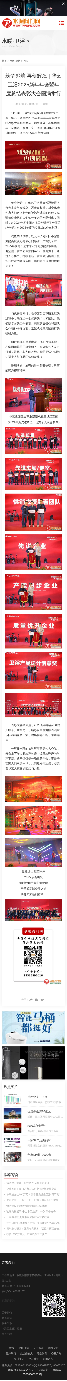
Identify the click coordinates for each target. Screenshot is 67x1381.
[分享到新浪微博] (31, 1000)
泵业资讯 (19, 1358)
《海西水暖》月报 (12, 1328)
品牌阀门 (11, 1353)
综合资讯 (42, 1353)
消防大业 (53, 1348)
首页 (4, 60)
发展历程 (7, 1333)
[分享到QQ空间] (42, 1000)
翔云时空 (34, 1358)
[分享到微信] (36, 1000)
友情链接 (8, 1300)
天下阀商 (39, 1348)
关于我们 (7, 1312)
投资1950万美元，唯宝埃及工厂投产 (26, 1234)
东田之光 (48, 1358)
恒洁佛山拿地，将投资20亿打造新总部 (27, 1183)
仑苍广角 (56, 1353)
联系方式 (7, 1318)
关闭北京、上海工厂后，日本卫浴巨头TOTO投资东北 (34, 1200)
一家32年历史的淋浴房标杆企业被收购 (27, 1217)
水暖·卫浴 (13, 41)
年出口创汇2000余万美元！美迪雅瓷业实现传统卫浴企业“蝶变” (34, 1222)
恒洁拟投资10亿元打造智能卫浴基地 (26, 1205)
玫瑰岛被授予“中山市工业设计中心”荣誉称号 (31, 1211)
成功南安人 (26, 1353)
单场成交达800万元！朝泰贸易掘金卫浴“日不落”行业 (34, 1194)
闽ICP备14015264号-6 (20, 1369)
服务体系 (7, 1323)
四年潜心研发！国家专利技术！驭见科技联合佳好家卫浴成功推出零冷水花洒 (34, 1228)
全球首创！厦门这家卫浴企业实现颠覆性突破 (31, 1188)
